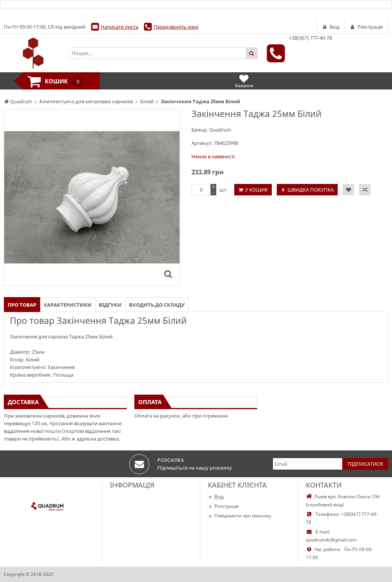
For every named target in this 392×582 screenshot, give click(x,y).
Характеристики (67, 304)
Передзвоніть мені (176, 26)
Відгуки (110, 304)
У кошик (256, 189)
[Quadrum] (33, 53)
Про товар (22, 304)
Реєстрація (226, 506)
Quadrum (220, 129)
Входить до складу (157, 304)
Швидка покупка (310, 189)
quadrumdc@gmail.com (331, 539)
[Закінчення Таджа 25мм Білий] (168, 273)
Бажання (244, 85)
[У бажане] (348, 189)
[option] (92, 197)
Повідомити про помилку (242, 515)
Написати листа (119, 26)
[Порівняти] (365, 189)
